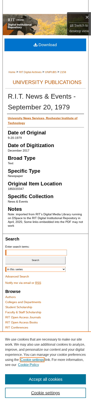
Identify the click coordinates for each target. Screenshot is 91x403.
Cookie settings (32, 360)
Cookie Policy (28, 365)
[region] (45, 367)
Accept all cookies (45, 379)
